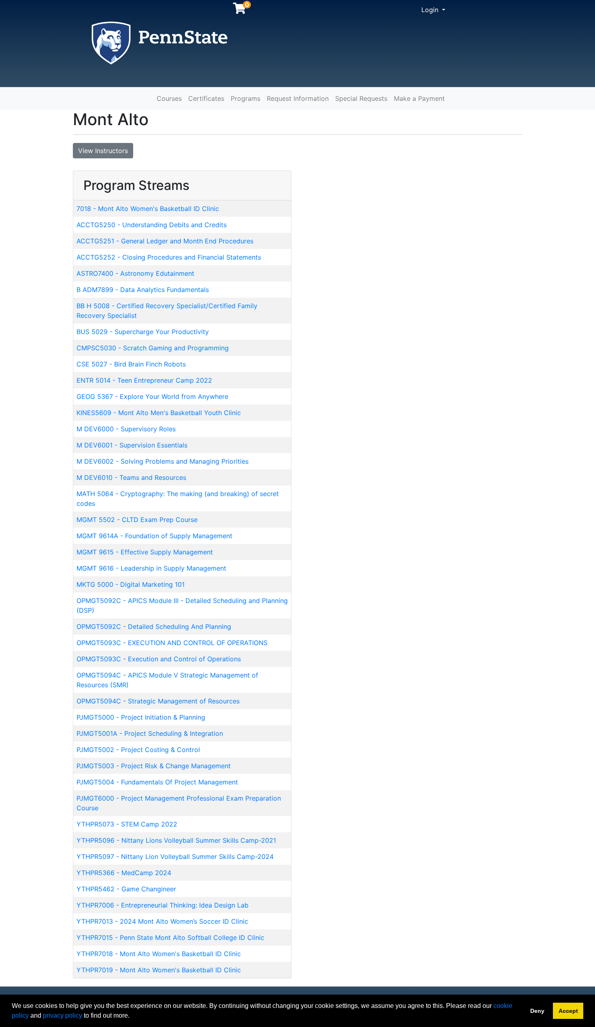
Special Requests (361, 98)
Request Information (298, 98)
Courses (169, 98)
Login (430, 10)
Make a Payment (419, 98)
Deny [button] (537, 1011)
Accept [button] (568, 1011)
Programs (245, 98)
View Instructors (103, 151)
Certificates (206, 98)
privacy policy (62, 1015)
